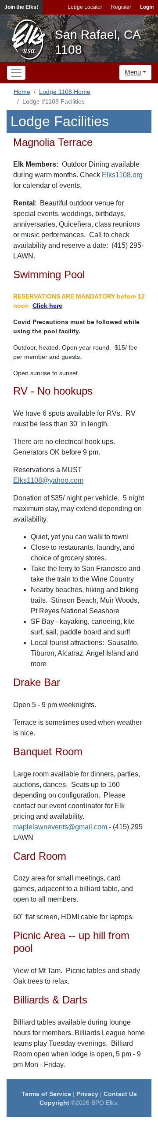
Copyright (54, 1102)
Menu (133, 72)
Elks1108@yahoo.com (48, 480)
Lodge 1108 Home (64, 91)
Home (22, 91)
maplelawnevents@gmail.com (60, 827)
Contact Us (120, 1093)
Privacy (87, 1093)
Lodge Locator (85, 7)
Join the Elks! (21, 7)
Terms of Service (46, 1093)
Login (147, 7)
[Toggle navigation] (16, 73)
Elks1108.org (122, 175)
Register (121, 7)
